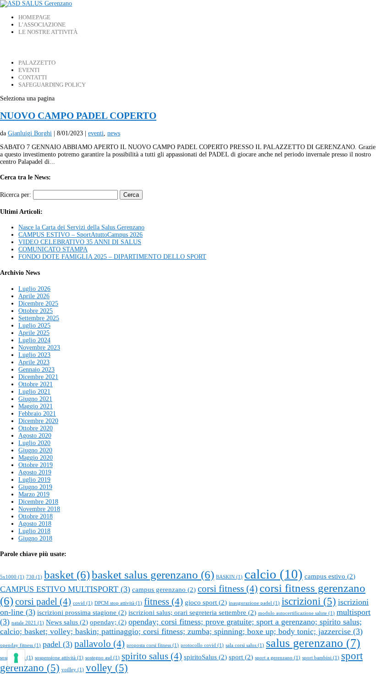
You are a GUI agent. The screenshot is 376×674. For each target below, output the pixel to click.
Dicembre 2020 (38, 421)
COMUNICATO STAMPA (53, 249)
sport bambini (320, 657)
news (113, 133)
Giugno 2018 (35, 538)
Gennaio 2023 (36, 369)
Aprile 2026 (34, 296)
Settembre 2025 (38, 318)
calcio (273, 574)
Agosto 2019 (34, 472)
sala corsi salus (245, 645)
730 (34, 576)
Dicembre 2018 (38, 501)
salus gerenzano (313, 643)
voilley (72, 669)
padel (57, 644)
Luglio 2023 (34, 354)
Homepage (34, 17)
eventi (96, 133)
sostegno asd (102, 657)
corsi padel (43, 601)
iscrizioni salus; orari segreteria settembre (192, 612)
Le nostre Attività (47, 31)
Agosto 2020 (34, 435)
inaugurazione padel (254, 603)
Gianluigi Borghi (30, 133)
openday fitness (20, 645)
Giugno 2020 (35, 450)
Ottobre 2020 (35, 428)
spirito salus (152, 656)
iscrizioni (309, 601)
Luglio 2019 (34, 479)
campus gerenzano (164, 589)
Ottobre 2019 (35, 465)
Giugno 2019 (35, 487)
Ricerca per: (15, 194)
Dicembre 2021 (38, 376)
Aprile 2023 (34, 362)
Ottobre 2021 (35, 384)
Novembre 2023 (39, 347)
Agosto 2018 (34, 523)
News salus (67, 622)
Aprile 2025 (34, 332)
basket (67, 574)
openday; (108, 622)
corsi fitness (228, 589)
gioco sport (206, 602)
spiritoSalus (205, 657)
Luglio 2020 (34, 443)
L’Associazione (42, 24)
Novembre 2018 (39, 509)
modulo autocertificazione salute (296, 613)
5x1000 (12, 576)
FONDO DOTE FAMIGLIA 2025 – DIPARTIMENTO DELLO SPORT (112, 256)
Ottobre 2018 (35, 516)
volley (107, 668)
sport (241, 657)
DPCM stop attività (118, 603)
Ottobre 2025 (35, 310)
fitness (163, 601)
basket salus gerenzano (153, 574)
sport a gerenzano (277, 657)
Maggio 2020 (35, 457)
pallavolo (99, 644)
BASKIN (229, 576)
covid (83, 603)
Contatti (32, 77)
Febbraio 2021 (37, 413)
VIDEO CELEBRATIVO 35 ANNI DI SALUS (79, 242)
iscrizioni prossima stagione (82, 612)
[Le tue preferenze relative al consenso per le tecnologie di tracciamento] (16, 658)
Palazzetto (36, 62)
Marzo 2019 (34, 494)
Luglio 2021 (34, 391)
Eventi (28, 70)
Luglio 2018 (34, 531)
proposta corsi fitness (153, 645)
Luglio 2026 (34, 288)
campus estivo (329, 576)
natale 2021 (27, 622)
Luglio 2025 (34, 325)
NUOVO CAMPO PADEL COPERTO (78, 115)
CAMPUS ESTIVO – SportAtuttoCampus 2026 (80, 234)
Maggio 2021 (35, 406)
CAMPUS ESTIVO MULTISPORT (65, 589)
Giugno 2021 (35, 398)
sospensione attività (59, 657)
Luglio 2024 (34, 340)
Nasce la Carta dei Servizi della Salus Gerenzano (81, 227)
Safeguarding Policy (52, 84)
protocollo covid (202, 645)
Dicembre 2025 (38, 303)
